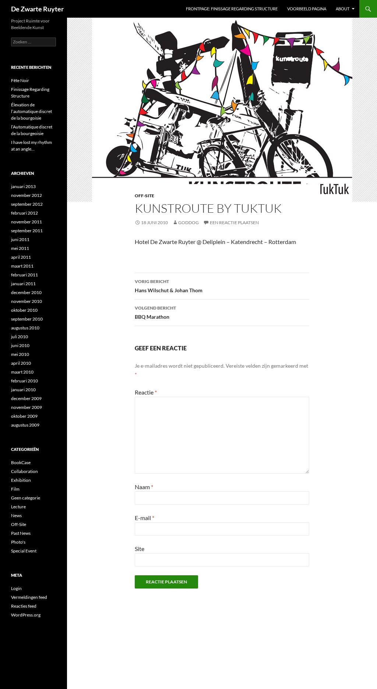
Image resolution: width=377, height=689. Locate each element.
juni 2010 (20, 345)
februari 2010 (24, 381)
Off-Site (144, 195)
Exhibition (21, 480)
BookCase (21, 462)
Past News (21, 533)
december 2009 (26, 398)
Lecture (18, 506)
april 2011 (21, 257)
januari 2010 (23, 389)
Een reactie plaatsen (234, 222)
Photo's (18, 542)
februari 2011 (24, 275)
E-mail (144, 517)
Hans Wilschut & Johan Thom (168, 286)
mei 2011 (20, 248)
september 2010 (27, 319)
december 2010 (26, 292)
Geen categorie (25, 498)
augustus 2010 (25, 328)
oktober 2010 (24, 310)
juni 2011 (20, 239)
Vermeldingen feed (29, 597)
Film (15, 489)
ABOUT (342, 8)
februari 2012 (24, 213)
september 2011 (27, 230)
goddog (188, 222)
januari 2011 (23, 283)
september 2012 (27, 204)
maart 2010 (22, 372)
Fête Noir (20, 80)
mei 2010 (20, 354)
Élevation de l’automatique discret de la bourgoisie (31, 111)
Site (139, 548)
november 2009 (26, 407)
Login (16, 588)
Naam (144, 486)
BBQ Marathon (155, 312)
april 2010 (21, 363)
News (16, 515)
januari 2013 (23, 186)
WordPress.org (25, 615)
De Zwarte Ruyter (37, 9)
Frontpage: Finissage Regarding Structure (232, 8)
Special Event (23, 551)
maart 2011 (22, 266)
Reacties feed (23, 606)
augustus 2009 (25, 425)
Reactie (146, 392)
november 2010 (26, 301)
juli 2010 (19, 336)
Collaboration (24, 471)
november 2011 (26, 222)
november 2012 (26, 195)
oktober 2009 (24, 416)
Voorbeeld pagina (306, 8)
